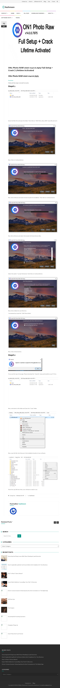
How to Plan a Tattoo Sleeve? (10, 659)
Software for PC (38, 1)
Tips (49, 1)
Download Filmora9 (37, 13)
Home (12, 13)
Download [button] (10, 80)
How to (30, 1)
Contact (4, 13)
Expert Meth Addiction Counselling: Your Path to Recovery (17, 661)
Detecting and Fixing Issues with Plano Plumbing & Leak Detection (19, 654)
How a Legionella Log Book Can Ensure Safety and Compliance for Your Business (23, 657)
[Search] (19, 535)
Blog (45, 1)
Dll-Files (26, 13)
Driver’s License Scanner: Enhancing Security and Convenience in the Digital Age (22, 664)
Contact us (24, 1)
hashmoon (31, 495)
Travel (53, 1)
